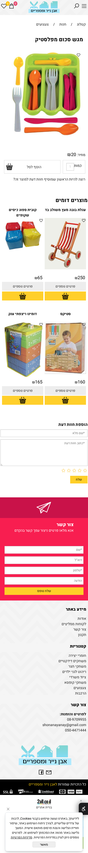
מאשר (44, 844)
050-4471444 (75, 730)
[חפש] (76, 6)
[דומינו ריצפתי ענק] (22, 376)
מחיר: (80, 155)
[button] (65, 296)
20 (73, 154)
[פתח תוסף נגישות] (83, 809)
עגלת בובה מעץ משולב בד (65, 210)
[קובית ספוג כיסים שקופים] (22, 251)
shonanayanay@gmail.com (64, 725)
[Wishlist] (3, 6)
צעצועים (80, 688)
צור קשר (79, 629)
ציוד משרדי (77, 677)
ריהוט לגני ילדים (74, 672)
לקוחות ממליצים (74, 624)
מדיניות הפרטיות (21, 837)
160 (81, 382)
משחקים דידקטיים (72, 661)
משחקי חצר (77, 666)
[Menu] (84, 6)
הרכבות (80, 693)
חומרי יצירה (77, 655)
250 (81, 277)
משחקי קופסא (75, 682)
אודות (82, 618)
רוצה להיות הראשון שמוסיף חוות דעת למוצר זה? (49, 179)
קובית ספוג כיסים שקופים (23, 212)
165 (38, 382)
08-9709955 (76, 719)
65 (39, 277)
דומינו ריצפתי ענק (22, 314)
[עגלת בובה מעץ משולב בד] (65, 268)
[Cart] (11, 6)
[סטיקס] (65, 372)
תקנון (82, 635)
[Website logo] (44, 7)
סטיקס (65, 314)
